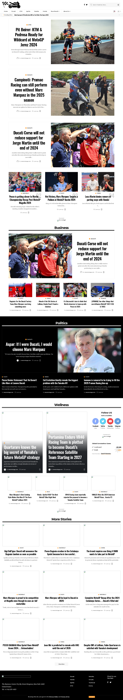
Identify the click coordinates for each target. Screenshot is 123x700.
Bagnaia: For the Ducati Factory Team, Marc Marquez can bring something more (20, 304)
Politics (61, 323)
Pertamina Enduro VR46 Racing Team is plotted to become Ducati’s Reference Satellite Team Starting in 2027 (66, 447)
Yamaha (47, 376)
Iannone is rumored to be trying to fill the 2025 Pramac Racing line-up (102, 381)
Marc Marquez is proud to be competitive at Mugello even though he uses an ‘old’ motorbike (20, 600)
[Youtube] (110, 423)
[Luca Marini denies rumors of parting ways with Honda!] (98, 182)
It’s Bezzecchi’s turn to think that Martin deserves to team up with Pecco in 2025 (75, 304)
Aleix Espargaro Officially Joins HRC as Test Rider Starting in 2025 (31, 15)
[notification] (114, 11)
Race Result (26, 193)
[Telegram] (117, 423)
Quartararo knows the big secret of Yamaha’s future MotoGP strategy (22, 452)
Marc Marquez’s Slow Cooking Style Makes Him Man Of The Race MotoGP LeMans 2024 (20, 497)
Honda (99, 193)
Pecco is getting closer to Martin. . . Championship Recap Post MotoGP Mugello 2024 (25, 200)
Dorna (103, 547)
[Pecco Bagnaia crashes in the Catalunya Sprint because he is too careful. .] (61, 535)
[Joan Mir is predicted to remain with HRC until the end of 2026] (61, 629)
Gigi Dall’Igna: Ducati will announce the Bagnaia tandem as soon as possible (20, 552)
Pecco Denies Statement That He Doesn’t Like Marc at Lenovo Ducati (19, 381)
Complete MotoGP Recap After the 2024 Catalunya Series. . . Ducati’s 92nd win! (102, 599)
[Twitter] (86, 4)
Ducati (29, 75)
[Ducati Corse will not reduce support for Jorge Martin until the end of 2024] (82, 145)
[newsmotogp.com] (11, 4)
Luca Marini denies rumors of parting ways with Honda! (98, 198)
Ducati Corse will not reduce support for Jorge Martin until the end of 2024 (29, 140)
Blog (48, 491)
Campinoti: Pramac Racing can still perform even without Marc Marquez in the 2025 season (29, 90)
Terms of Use (65, 696)
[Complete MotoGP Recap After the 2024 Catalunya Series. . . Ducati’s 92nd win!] (102, 582)
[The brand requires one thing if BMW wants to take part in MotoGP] (102, 535)
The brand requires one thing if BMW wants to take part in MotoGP (102, 552)
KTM (29, 24)
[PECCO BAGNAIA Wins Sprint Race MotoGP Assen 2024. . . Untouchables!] (20, 629)
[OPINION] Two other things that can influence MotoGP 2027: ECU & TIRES (102, 304)
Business (61, 228)
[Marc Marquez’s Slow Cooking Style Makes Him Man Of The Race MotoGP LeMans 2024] (20, 483)
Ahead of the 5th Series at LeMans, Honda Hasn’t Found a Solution (48, 304)
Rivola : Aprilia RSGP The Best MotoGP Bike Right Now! (47, 496)
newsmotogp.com (26, 58)
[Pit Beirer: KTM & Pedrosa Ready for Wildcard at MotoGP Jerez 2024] (82, 42)
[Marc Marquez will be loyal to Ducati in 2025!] (61, 582)
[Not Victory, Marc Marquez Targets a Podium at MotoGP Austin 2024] (61, 182)
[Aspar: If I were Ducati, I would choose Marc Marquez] (89, 350)
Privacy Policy (53, 696)
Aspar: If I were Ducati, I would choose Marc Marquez (29, 346)
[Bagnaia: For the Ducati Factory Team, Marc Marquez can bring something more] (20, 290)
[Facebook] (84, 4)
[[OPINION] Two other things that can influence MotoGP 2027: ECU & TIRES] (102, 290)
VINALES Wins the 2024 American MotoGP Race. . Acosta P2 (103, 496)
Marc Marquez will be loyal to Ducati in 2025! (61, 599)
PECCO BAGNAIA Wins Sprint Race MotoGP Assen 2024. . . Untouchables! (21, 646)
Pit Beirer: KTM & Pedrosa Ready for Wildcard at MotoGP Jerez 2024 (29, 37)
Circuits (91, 679)
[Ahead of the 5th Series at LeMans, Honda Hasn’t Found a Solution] (48, 290)
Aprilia (72, 682)
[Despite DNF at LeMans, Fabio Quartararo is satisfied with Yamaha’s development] (102, 629)
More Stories (61, 519)
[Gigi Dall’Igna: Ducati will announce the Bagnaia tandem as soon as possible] (20, 535)
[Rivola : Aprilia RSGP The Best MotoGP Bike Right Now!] (48, 483)
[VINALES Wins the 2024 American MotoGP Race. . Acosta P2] (103, 483)
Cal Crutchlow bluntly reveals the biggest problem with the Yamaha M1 (60, 381)
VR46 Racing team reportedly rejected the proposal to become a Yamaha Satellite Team (75, 497)
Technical (103, 298)
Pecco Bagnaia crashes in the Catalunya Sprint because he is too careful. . (61, 552)
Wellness (61, 405)
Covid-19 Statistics (106, 453)
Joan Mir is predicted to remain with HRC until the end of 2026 (61, 646)
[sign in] (111, 11)
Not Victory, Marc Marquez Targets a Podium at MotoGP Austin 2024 (61, 198)
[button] (119, 15)
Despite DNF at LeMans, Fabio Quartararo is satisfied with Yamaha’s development (102, 646)
